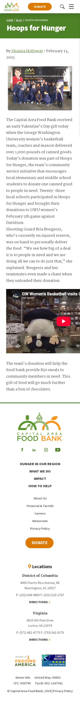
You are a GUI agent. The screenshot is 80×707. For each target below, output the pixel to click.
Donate (40, 6)
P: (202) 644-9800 (28, 595)
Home (10, 20)
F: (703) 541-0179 (52, 632)
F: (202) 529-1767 (52, 595)
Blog (19, 20)
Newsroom (40, 521)
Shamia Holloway (27, 51)
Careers (40, 513)
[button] (62, 6)
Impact (40, 478)
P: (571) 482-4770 (28, 632)
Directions (38, 602)
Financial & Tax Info (40, 506)
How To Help (40, 486)
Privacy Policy (40, 528)
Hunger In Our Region (40, 463)
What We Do (40, 471)
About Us (40, 498)
